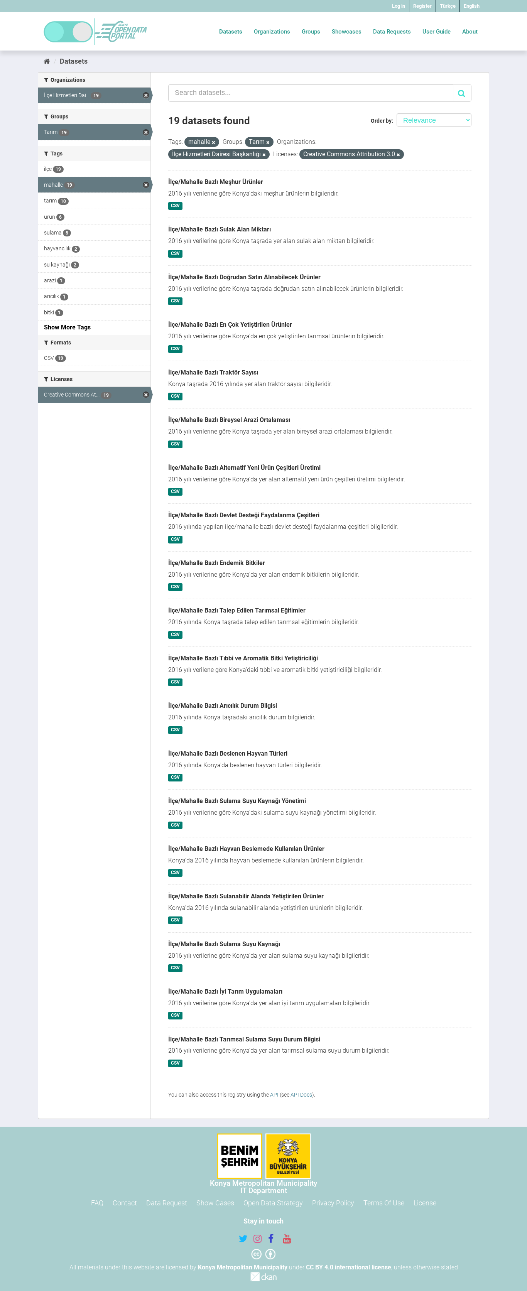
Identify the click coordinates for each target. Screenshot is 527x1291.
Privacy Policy (333, 1203)
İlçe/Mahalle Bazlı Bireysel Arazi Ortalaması (229, 420)
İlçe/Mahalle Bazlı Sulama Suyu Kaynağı (224, 944)
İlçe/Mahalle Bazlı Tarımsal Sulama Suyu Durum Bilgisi (244, 1039)
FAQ (97, 1203)
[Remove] (213, 142)
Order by (381, 121)
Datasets (230, 31)
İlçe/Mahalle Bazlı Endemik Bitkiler (216, 563)
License (425, 1203)
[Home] (47, 61)
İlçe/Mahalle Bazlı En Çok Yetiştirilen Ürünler (230, 324)
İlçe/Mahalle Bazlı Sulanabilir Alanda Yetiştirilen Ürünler (246, 896)
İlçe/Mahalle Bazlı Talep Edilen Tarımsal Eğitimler (237, 610)
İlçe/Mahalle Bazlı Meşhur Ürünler (215, 182)
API (274, 1095)
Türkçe (448, 6)
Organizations (272, 31)
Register (422, 6)
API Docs (301, 1095)
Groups (311, 31)
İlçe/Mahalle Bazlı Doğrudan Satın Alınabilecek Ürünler (244, 277)
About (470, 31)
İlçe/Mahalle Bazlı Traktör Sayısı (213, 372)
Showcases (346, 31)
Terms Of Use (383, 1203)
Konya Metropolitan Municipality (242, 1267)
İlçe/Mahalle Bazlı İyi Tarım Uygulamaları (225, 991)
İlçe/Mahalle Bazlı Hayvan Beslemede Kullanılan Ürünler (246, 848)
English (472, 6)
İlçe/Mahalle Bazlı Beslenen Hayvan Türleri (227, 753)
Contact (125, 1203)
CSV (175, 206)
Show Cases (215, 1203)
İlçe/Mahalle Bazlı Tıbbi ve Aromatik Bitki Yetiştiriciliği (243, 658)
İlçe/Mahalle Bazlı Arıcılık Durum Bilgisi (222, 705)
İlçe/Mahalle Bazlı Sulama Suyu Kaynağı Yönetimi (237, 801)
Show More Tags (67, 327)
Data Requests (392, 31)
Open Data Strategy (273, 1203)
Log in (398, 6)
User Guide (436, 31)
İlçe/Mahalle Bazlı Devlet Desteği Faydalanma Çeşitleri (243, 515)
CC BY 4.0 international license (348, 1267)
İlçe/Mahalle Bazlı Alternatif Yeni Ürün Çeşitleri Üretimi (244, 467)
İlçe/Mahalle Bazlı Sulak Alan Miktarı (219, 229)
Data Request (166, 1203)
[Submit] (462, 93)
